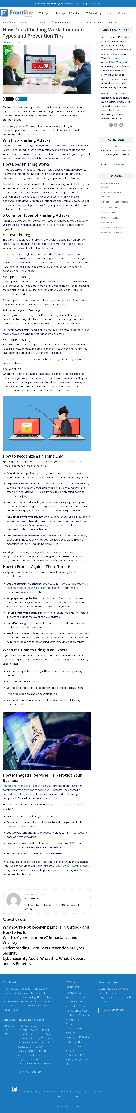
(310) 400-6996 (97, 1091)
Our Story (8, 1025)
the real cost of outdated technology (55, 602)
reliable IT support (116, 62)
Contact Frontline (70, 866)
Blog (5, 1029)
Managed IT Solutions (111, 227)
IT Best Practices (120, 201)
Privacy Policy (74, 1106)
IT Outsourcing (108, 212)
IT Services (35, 1038)
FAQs (6, 1034)
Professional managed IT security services (28, 785)
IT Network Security (110, 207)
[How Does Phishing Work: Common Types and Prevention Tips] (47, 68)
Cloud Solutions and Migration (110, 185)
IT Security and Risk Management (110, 220)
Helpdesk (105, 201)
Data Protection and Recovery (111, 194)
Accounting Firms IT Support (33, 1042)
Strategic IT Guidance (111, 232)
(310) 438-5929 (116, 164)
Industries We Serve (31, 1019)
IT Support (33, 1029)
